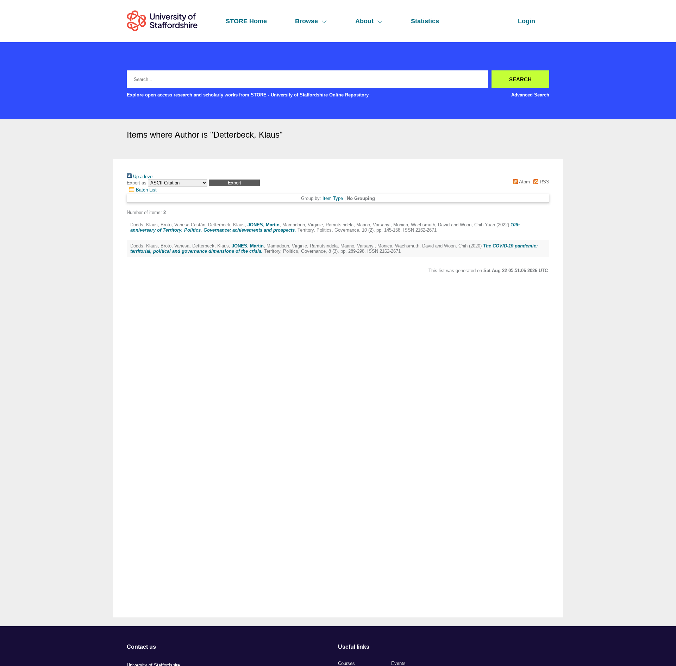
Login (526, 21)
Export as (136, 183)
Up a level (143, 176)
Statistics (425, 21)
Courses (346, 663)
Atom (524, 181)
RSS (543, 181)
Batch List (145, 190)
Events (398, 663)
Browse (306, 21)
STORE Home (246, 21)
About (364, 21)
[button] (234, 183)
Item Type (333, 198)
